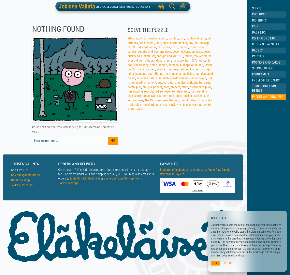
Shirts (256, 8)
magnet (176, 74)
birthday (133, 43)
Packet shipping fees (267, 97)
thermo (173, 100)
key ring (167, 69)
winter (208, 105)
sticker (188, 96)
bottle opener (178, 43)
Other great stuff (266, 44)
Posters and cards (266, 62)
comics (132, 51)
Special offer (262, 68)
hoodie (162, 65)
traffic (209, 100)
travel (146, 105)
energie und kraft (168, 56)
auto (164, 38)
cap (206, 43)
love (167, 74)
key (159, 69)
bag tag (173, 38)
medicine (188, 74)
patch (131, 87)
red (157, 91)
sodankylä (149, 96)
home (153, 65)
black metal (146, 43)
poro (166, 87)
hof (136, 65)
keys (177, 69)
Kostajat (206, 69)
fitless (188, 56)
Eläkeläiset (148, 56)
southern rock (165, 96)
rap (130, 91)
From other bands (266, 80)
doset (207, 51)
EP (181, 56)
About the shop (20, 180)
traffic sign (134, 105)
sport (179, 96)
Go (113, 140)
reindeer (165, 91)
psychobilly (197, 87)
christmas (164, 47)
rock (193, 91)
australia (154, 38)
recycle (148, 91)
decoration (188, 51)
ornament (150, 82)
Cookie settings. (68, 183)
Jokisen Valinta (77, 6)
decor (176, 51)
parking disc (178, 82)
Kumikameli (260, 74)
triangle (156, 105)
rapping (138, 91)
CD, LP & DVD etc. (264, 38)
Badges (257, 50)
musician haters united (151, 78)
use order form (113, 178)
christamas (149, 47)
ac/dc (138, 38)
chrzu (174, 47)
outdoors (163, 82)
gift (147, 60)
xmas (140, 109)
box (191, 43)
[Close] (280, 218)
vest (165, 105)
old (204, 78)
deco (168, 51)
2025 (131, 38)
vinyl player (183, 105)
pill (145, 87)
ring (186, 91)
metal (199, 74)
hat (187, 60)
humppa (173, 65)
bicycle (201, 38)
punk (208, 87)
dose (199, 51)
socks (137, 96)
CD (135, 47)
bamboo (191, 38)
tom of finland (188, 100)
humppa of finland (191, 65)
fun (141, 60)
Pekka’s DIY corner (22, 185)
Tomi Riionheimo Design (264, 88)
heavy (201, 60)
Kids (255, 26)
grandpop (157, 60)
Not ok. (228, 263)
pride (185, 87)
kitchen (194, 69)
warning (197, 105)
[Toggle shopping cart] (161, 6)
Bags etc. (259, 32)
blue (158, 43)
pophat (157, 87)
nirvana (196, 78)
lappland (140, 74)
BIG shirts (259, 20)
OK (215, 263)
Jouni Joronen (146, 69)
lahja (131, 74)
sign (130, 96)
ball (182, 38)
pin (150, 87)
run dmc (202, 91)
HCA (193, 60)
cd (139, 47)
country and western (151, 51)
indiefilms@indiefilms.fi (25, 175)
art (145, 38)
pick (138, 87)
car (130, 47)
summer (138, 100)
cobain (184, 47)
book (166, 43)
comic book (197, 47)
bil (209, 38)
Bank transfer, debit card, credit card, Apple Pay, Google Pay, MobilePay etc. (195, 172)
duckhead (134, 56)
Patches (258, 56)
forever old (201, 56)
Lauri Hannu (155, 74)
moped (208, 74)
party (207, 82)
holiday (144, 65)
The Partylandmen (156, 100)
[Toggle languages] (183, 6)
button (199, 43)
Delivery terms (133, 178)
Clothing (259, 14)
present (175, 87)
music (131, 78)
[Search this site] (172, 6)
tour (201, 100)
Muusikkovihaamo (178, 78)
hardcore (178, 60)
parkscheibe (194, 82)
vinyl (172, 105)
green (167, 60)
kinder (185, 69)
